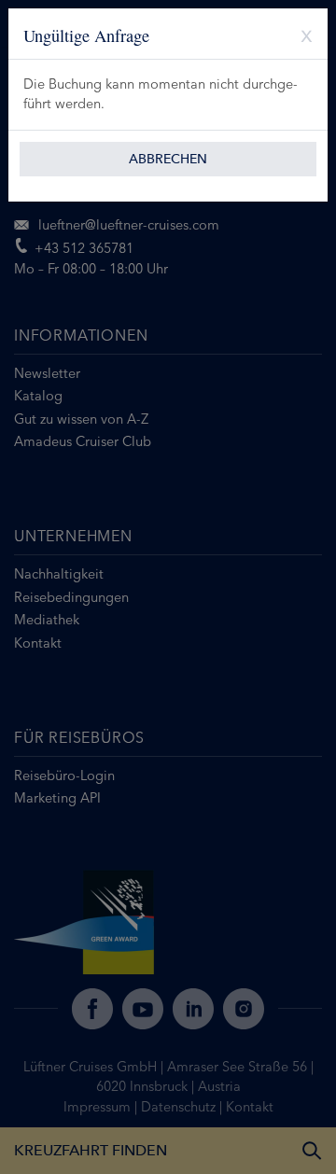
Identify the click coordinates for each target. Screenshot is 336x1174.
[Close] (300, 33)
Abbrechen (168, 159)
